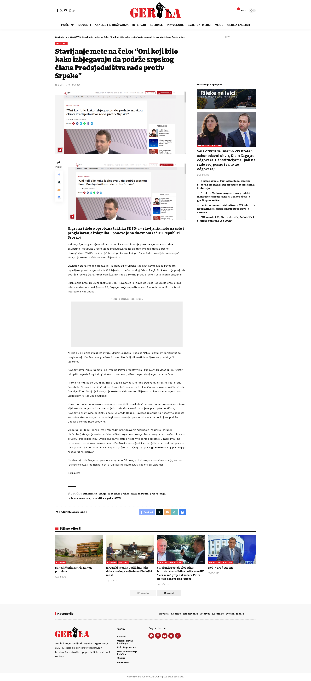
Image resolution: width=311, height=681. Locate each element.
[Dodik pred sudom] (232, 549)
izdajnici (104, 493)
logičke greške (120, 493)
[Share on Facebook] (59, 174)
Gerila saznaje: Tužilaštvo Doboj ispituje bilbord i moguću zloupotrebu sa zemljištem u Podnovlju (226, 185)
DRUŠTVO (162, 562)
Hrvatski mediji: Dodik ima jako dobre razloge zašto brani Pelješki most (129, 571)
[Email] (59, 190)
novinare (160, 447)
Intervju (205, 613)
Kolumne (218, 613)
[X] (61, 10)
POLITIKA (123, 562)
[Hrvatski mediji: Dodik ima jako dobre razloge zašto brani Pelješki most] (130, 549)
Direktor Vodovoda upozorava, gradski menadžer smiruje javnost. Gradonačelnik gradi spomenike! (223, 197)
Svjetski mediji (235, 613)
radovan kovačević (79, 498)
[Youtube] (164, 636)
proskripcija (157, 493)
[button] (243, 10)
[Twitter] (171, 636)
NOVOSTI (61, 43)
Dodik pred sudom (220, 567)
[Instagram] (70, 10)
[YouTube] (65, 10)
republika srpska (102, 498)
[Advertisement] (127, 324)
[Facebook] (57, 10)
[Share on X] (59, 182)
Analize (176, 613)
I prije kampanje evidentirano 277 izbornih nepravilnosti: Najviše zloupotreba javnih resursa (226, 209)
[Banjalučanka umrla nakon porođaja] (79, 549)
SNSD (117, 498)
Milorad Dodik (140, 493)
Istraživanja (190, 613)
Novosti (164, 613)
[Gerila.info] (155, 10)
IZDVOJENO (203, 146)
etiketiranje (90, 493)
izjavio (115, 270)
